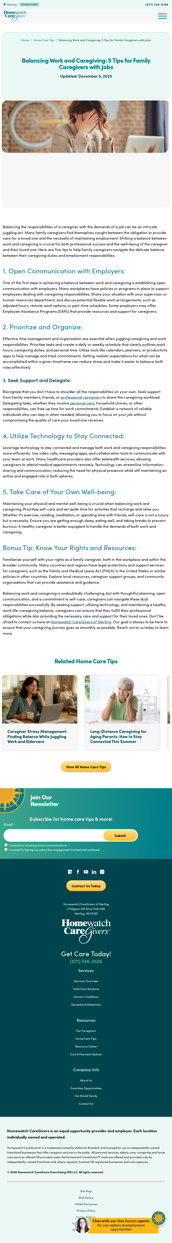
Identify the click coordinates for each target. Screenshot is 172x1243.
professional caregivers (81, 397)
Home (25, 40)
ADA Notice (86, 1198)
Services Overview (86, 981)
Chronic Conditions (86, 997)
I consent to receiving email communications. (39, 845)
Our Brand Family (86, 1096)
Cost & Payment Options (86, 1054)
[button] (120, 1236)
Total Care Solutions (86, 989)
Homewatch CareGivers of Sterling (80, 621)
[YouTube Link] (86, 872)
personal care (82, 403)
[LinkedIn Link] (94, 872)
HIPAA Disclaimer (86, 1204)
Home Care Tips (43, 40)
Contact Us (86, 1104)
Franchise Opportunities (86, 1088)
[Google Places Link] (70, 872)
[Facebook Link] (78, 872)
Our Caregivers (86, 1031)
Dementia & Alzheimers (86, 1004)
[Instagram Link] (102, 872)
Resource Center (86, 1046)
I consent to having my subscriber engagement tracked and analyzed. (54, 850)
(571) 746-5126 (156, 4)
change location (29, 4)
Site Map (86, 1191)
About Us (86, 1080)
